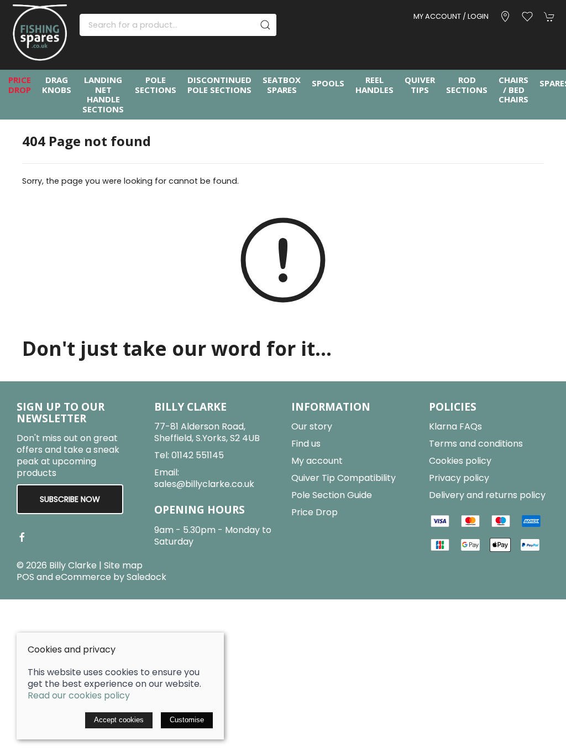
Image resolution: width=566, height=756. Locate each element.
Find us (306, 443)
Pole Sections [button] (155, 85)
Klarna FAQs (455, 426)
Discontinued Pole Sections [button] (219, 85)
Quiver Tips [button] (420, 85)
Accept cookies (119, 720)
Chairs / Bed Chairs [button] (513, 90)
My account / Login (451, 16)
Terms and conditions (476, 443)
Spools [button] (328, 83)
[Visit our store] (505, 16)
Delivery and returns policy (487, 495)
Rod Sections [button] (467, 85)
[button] (527, 16)
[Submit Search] (265, 25)
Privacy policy (459, 478)
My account (317, 460)
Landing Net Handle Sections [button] (103, 94)
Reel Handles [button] (374, 85)
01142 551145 (197, 455)
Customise (187, 720)
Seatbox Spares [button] (282, 85)
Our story (311, 426)
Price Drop (19, 85)
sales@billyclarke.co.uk (204, 484)
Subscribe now (70, 499)
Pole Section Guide (331, 495)
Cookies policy (460, 460)
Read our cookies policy (79, 695)
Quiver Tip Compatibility (343, 478)
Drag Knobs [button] (56, 85)
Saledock (146, 577)
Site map (123, 565)
